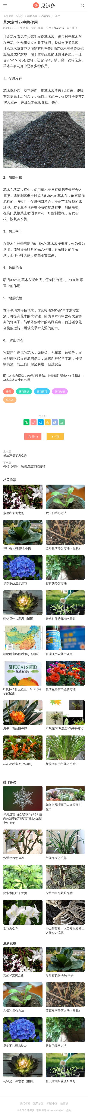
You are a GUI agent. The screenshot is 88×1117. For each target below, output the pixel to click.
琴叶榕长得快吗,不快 (17, 548)
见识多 (20, 16)
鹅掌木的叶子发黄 (15, 893)
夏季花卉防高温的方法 (61, 689)
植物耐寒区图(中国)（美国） (22, 654)
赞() (33, 436)
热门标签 (25, 1103)
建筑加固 (38, 1103)
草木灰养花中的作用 (16, 379)
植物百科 (32, 16)
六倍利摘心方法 (56, 513)
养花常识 (46, 16)
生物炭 (64, 1103)
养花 (8, 391)
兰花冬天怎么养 (56, 858)
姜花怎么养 (10, 928)
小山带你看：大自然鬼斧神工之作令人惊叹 (65, 930)
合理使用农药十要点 (59, 654)
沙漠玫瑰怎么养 (13, 858)
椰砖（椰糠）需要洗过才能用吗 (24, 466)
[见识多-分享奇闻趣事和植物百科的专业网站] (44, 5)
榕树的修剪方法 (56, 583)
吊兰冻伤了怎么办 (15, 455)
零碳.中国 (52, 1103)
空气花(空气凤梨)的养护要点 (65, 728)
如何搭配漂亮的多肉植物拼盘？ (64, 806)
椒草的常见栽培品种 (59, 893)
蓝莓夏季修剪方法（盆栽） (64, 548)
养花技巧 (42, 391)
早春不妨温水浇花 (15, 583)
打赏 (55, 436)
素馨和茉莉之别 (13, 513)
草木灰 (10, 399)
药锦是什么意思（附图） (19, 618)
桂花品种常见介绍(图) (17, 764)
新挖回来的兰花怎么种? (61, 764)
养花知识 (60, 391)
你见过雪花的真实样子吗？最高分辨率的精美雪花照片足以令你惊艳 (22, 818)
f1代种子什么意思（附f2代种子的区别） (22, 691)
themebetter (57, 1110)
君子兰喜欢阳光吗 (15, 728)
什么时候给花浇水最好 (61, 618)
